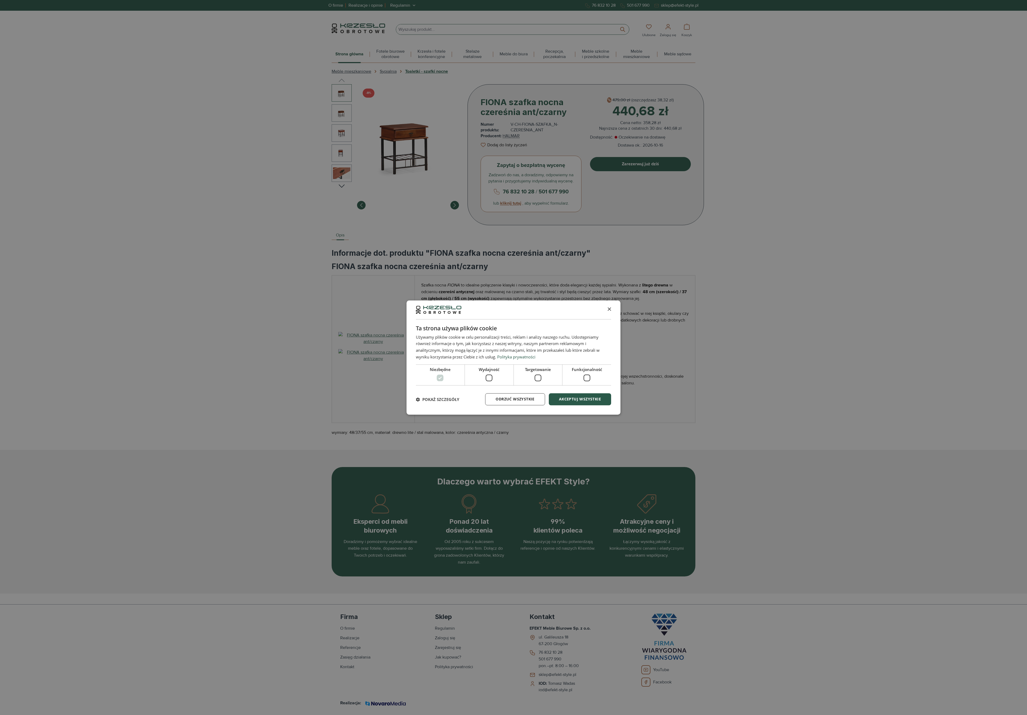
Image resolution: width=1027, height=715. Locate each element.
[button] (437, 399)
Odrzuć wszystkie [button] (515, 399)
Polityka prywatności (516, 357)
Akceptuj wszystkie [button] (580, 399)
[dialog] (513, 357)
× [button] (609, 310)
